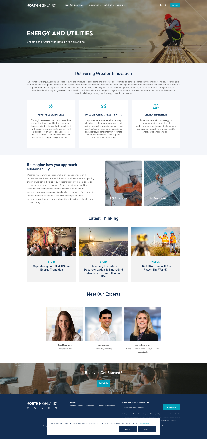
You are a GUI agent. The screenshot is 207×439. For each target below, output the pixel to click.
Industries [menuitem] (94, 5)
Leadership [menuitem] (90, 405)
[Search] (166, 5)
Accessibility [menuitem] (110, 405)
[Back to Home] (41, 5)
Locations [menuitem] (100, 405)
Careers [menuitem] (73, 405)
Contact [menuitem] (81, 405)
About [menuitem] (120, 5)
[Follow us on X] (28, 408)
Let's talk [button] (175, 5)
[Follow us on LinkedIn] (41, 408)
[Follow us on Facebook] (34, 408)
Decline (147, 429)
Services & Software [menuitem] (74, 5)
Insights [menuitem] (108, 5)
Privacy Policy (144, 423)
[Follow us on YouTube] (55, 408)
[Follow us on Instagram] (48, 408)
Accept (127, 429)
